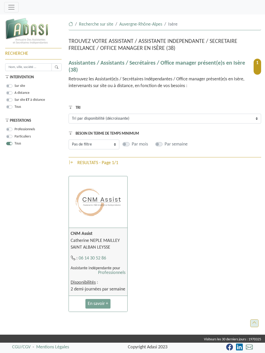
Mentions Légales (52, 347)
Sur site (19, 86)
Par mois (140, 144)
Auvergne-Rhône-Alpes (140, 24)
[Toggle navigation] (11, 7)
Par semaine (176, 144)
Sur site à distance (29, 100)
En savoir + (98, 303)
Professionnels (24, 129)
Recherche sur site (96, 24)
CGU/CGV (21, 347)
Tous (17, 107)
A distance (22, 93)
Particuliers (22, 137)
